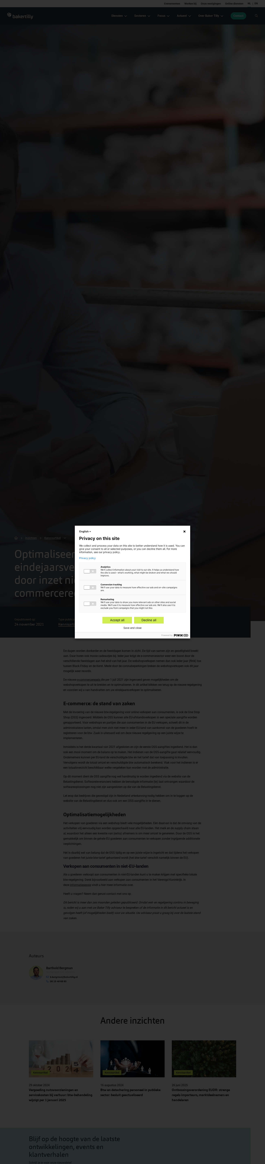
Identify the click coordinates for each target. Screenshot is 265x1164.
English (84, 531)
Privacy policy (87, 558)
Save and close (132, 627)
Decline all (149, 620)
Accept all (117, 620)
